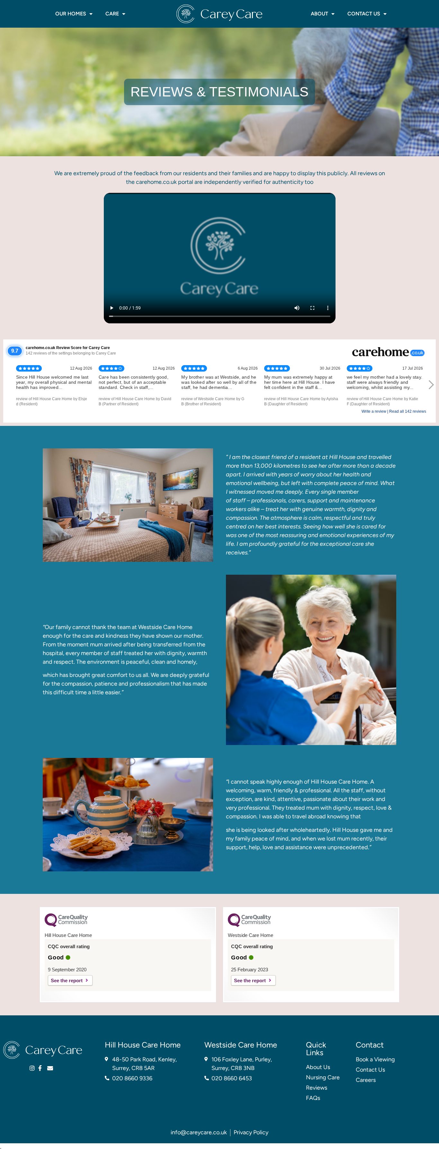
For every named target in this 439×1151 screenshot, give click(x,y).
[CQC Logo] (66, 925)
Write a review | (375, 411)
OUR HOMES (70, 14)
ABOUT (319, 14)
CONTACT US (363, 14)
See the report (67, 980)
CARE (112, 14)
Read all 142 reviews (407, 411)
